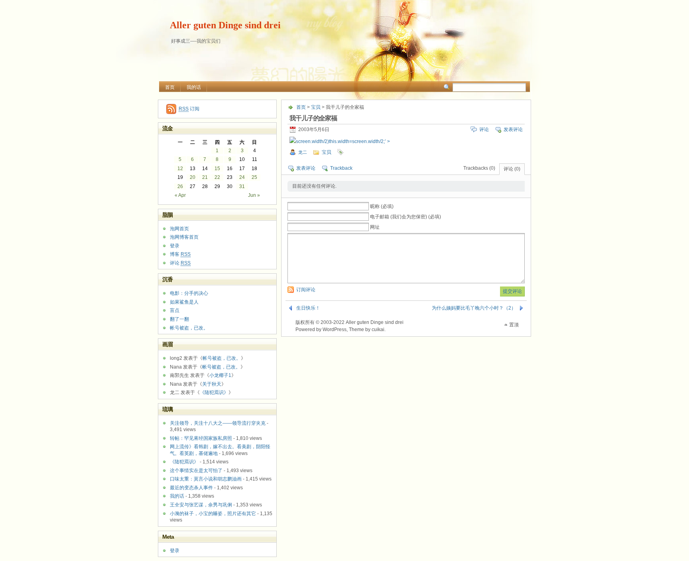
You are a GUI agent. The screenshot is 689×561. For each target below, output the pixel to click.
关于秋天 (211, 384)
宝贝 (316, 107)
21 (205, 177)
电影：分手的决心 (189, 293)
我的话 (194, 87)
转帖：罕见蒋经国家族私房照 (201, 438)
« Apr (180, 195)
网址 (375, 227)
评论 (484, 129)
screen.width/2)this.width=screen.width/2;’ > (343, 141)
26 (180, 186)
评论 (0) (512, 169)
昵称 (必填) (382, 206)
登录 (174, 246)
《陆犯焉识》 (214, 392)
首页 (170, 87)
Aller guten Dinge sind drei (225, 25)
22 (217, 177)
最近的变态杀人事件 (191, 487)
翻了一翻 (179, 319)
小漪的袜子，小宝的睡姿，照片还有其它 (213, 513)
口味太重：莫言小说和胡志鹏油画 (206, 479)
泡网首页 (179, 228)
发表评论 (513, 129)
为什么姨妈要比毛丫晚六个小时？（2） (474, 308)
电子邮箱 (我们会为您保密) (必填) (405, 217)
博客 (180, 254)
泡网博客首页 (184, 237)
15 (217, 168)
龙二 (302, 152)
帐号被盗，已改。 (189, 328)
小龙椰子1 (220, 375)
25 (254, 177)
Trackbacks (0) (479, 168)
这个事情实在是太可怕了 (196, 470)
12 (180, 168)
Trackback (341, 168)
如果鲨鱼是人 (184, 302)
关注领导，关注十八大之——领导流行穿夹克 (218, 423)
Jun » (254, 195)
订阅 (189, 109)
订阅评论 (305, 289)
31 (242, 186)
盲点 (174, 310)
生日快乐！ (308, 308)
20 (192, 177)
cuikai (378, 329)
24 (242, 177)
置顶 (514, 325)
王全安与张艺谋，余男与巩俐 (201, 505)
